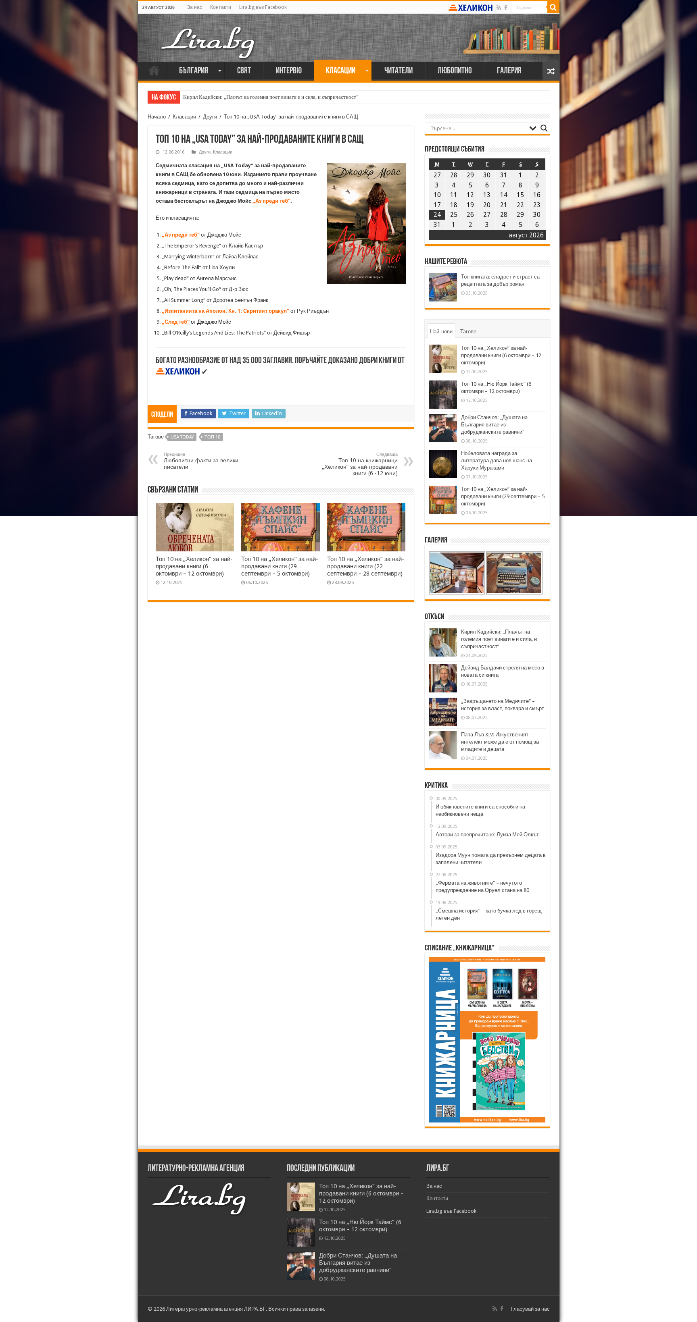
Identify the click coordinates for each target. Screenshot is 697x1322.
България (193, 71)
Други (210, 117)
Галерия (509, 71)
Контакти (220, 7)
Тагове (468, 331)
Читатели (398, 71)
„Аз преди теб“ (271, 201)
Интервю (289, 71)
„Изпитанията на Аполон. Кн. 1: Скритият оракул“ (225, 311)
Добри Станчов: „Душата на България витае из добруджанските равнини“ (494, 424)
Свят (244, 71)
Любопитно (455, 71)
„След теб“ (176, 322)
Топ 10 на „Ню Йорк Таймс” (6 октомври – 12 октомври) (360, 1225)
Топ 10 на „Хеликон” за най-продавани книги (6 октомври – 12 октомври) (194, 566)
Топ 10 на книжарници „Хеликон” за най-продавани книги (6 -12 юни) (360, 464)
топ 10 (212, 437)
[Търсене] (553, 7)
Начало (154, 70)
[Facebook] (505, 7)
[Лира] (208, 34)
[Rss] (499, 7)
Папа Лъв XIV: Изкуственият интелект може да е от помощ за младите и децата (500, 742)
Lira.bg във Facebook (263, 7)
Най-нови (441, 331)
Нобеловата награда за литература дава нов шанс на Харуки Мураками (496, 460)
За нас (194, 7)
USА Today (182, 437)
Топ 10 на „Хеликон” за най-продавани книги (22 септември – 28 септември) (365, 566)
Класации (340, 71)
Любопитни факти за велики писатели (201, 461)
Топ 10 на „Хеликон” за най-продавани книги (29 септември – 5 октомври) (279, 566)
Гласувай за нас (530, 1309)
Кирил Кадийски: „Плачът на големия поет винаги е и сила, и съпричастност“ (271, 97)
